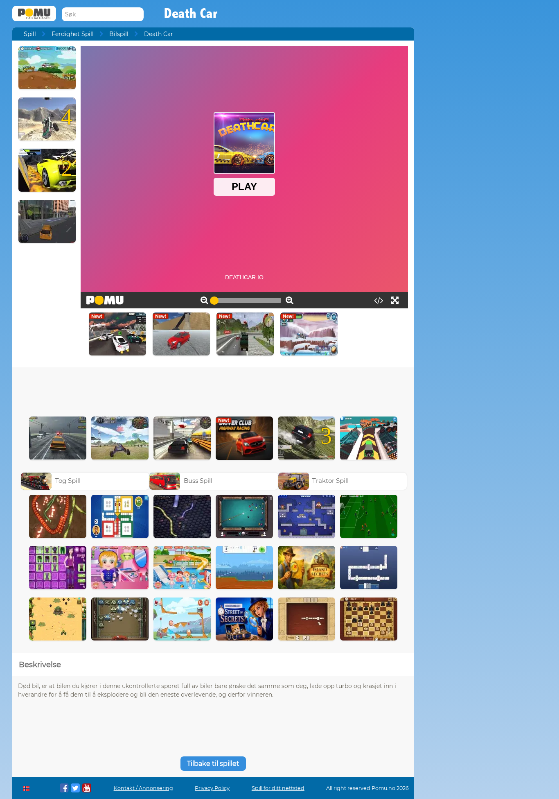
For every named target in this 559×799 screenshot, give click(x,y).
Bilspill (118, 34)
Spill (30, 34)
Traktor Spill (330, 480)
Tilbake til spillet (213, 763)
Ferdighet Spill (73, 34)
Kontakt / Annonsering (143, 788)
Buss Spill (198, 480)
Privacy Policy (212, 788)
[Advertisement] (213, 389)
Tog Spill (68, 480)
